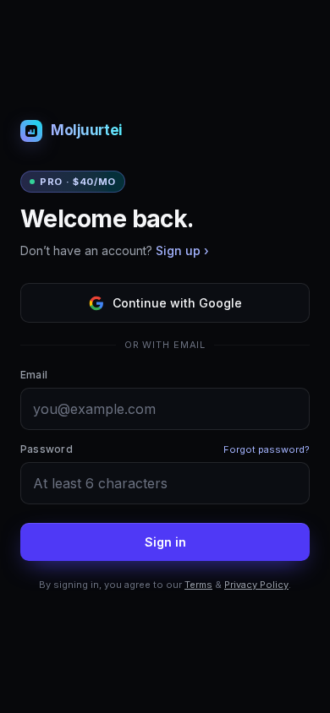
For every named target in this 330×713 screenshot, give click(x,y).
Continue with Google (177, 303)
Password (46, 449)
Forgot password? (266, 449)
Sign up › (182, 250)
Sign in (165, 542)
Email (33, 374)
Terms (198, 585)
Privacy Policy (256, 585)
